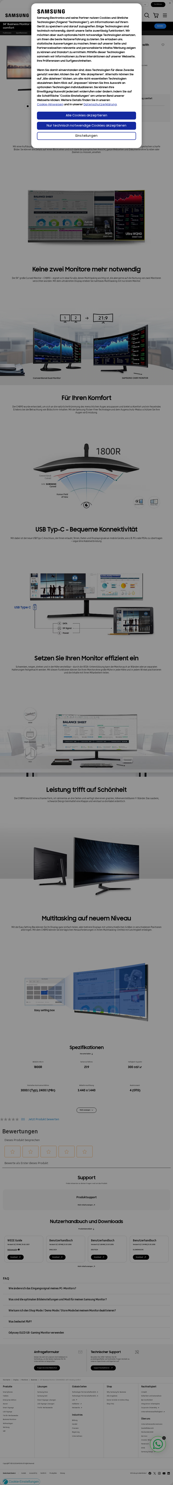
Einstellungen (86, 136)
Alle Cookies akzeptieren (86, 115)
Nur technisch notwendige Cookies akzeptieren (86, 125)
